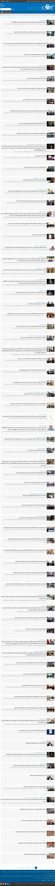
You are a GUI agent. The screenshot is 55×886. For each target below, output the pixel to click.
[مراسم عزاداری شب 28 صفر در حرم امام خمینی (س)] (50, 169)
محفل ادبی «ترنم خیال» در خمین (39, 235)
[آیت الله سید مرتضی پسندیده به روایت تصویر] (50, 304)
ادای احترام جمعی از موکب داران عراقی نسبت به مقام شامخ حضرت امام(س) (30, 32)
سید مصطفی (25, 871)
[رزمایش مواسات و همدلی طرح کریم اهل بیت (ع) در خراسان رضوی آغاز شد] (50, 833)
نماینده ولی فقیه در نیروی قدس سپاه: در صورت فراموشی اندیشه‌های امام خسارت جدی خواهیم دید (25, 247)
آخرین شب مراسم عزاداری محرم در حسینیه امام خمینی (34, 100)
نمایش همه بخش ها (7, 12)
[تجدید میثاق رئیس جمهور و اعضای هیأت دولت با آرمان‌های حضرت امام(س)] (50, 709)
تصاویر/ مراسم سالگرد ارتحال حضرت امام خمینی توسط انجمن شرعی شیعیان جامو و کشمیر (27, 539)
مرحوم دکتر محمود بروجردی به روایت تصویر (36, 450)
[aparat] (3, 884)
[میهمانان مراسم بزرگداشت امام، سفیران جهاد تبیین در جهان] (50, 337)
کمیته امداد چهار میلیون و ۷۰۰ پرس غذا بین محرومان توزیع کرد (33, 809)
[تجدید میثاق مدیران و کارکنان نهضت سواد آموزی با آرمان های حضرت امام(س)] (50, 574)
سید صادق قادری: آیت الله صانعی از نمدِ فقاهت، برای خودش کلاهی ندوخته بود (29, 765)
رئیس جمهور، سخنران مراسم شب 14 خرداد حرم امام (35, 394)
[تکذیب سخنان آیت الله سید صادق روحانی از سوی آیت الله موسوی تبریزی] (50, 292)
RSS (54, 880)
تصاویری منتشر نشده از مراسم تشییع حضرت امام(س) (34, 787)
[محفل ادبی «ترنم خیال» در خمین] (50, 236)
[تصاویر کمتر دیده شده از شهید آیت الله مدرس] (50, 78)
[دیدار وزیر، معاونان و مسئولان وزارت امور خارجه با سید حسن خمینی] (50, 360)
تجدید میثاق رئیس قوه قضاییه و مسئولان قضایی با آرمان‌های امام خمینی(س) (30, 696)
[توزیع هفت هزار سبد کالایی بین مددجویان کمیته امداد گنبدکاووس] (50, 844)
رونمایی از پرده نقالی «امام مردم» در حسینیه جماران (35, 54)
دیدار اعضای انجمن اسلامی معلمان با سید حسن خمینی (34, 674)
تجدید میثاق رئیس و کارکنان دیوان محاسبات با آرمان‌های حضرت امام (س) (30, 561)
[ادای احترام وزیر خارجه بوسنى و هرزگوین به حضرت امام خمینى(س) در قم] (50, 619)
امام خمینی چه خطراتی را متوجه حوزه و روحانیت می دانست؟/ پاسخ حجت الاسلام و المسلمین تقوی (25, 439)
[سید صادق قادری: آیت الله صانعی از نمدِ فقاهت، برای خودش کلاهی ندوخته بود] (50, 765)
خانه (53, 15)
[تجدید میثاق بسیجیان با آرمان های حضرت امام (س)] (50, 484)
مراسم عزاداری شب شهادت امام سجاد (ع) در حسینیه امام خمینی (32, 518)
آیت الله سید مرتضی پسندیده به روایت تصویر (36, 304)
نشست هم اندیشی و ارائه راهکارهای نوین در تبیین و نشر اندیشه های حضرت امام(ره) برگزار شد (26, 314)
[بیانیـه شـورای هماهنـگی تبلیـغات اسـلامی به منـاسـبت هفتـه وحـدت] (50, 732)
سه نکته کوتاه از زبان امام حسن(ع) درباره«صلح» (36, 743)
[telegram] (5, 884)
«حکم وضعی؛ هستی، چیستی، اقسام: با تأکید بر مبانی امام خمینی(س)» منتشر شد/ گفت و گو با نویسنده (24, 416)
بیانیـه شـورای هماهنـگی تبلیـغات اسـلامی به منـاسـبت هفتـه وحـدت (32, 730)
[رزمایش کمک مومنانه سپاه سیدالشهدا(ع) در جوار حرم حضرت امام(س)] (50, 664)
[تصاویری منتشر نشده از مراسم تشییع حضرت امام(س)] (50, 788)
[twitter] (8, 884)
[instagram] (1, 884)
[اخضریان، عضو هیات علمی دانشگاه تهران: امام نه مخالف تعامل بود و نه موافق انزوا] (50, 22)
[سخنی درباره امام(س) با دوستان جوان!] (50, 777)
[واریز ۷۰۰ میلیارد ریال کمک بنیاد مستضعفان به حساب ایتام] (50, 822)
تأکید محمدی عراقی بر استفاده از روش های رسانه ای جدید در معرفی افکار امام (29, 383)
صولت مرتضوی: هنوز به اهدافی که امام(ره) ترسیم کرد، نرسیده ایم (32, 123)
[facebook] (10, 884)
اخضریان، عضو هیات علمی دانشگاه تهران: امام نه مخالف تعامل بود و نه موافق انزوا (29, 22)
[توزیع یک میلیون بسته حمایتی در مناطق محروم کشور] (50, 856)
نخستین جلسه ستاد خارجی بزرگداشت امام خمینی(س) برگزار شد (32, 370)
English (2, 1)
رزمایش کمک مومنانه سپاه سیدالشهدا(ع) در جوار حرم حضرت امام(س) (31, 663)
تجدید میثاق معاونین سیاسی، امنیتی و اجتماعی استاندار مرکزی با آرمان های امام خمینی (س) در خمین (24, 43)
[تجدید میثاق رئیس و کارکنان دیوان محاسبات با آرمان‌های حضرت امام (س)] (50, 563)
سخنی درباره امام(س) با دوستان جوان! (38, 775)
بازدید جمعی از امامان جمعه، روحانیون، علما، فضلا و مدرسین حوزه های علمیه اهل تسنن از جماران (26, 584)
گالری (13, 871)
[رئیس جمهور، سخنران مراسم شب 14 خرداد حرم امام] (50, 394)
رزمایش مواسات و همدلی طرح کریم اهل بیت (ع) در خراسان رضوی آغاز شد (30, 832)
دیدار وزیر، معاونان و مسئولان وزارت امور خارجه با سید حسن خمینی (32, 359)
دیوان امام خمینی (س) (36, 871)
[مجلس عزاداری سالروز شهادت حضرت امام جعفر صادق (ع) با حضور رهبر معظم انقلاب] (50, 112)
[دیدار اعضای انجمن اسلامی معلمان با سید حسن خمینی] (50, 675)
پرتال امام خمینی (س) (46, 876)
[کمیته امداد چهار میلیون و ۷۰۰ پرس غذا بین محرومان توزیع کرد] (50, 811)
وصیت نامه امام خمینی (18, 871)
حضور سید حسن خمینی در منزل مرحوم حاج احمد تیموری (34, 685)
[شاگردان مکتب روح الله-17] (50, 157)
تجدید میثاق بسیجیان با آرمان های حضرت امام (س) (35, 482)
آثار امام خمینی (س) (45, 1)
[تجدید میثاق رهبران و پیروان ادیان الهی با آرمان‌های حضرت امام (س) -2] (50, 202)
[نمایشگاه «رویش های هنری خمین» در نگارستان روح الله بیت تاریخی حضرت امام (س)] (50, 405)
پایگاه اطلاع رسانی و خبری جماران (38, 883)
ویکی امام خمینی (38, 878)
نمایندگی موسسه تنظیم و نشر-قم (18, 876)
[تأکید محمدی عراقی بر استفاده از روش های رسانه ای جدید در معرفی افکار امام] (50, 383)
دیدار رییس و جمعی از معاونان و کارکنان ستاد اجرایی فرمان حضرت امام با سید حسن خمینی (27, 223)
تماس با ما (43, 880)
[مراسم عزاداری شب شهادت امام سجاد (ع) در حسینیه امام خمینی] (50, 518)
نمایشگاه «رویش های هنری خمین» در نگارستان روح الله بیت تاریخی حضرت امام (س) (28, 404)
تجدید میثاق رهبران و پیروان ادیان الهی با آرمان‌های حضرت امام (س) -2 (31, 201)
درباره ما (49, 880)
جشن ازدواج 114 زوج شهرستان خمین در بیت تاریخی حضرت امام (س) (31, 133)
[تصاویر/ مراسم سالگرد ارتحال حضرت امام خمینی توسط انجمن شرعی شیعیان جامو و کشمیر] (50, 540)
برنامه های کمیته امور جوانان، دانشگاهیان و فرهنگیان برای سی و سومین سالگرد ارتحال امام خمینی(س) (24, 550)
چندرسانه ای (52, 1)
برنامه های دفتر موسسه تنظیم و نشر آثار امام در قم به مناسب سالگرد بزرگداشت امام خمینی (27, 191)
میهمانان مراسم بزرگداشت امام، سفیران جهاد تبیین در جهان (33, 337)
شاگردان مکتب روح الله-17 (40, 156)
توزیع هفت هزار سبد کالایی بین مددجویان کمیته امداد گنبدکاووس (32, 843)
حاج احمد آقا (30, 871)
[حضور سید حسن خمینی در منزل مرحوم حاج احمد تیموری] (50, 687)
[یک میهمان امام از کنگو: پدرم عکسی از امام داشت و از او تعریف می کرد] (50, 326)
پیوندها (28, 1)
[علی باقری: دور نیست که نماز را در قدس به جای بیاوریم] (50, 180)
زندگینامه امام (43, 871)
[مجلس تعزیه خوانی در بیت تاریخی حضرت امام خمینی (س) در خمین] (50, 90)
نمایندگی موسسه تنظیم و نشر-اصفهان (6, 876)
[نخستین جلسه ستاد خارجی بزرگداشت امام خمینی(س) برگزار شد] (50, 371)
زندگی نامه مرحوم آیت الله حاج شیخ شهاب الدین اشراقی (34, 495)
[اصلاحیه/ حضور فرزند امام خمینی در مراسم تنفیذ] (50, 630)
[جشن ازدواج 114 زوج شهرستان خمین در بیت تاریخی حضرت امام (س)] (50, 135)
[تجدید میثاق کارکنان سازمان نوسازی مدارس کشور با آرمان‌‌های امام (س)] (50, 473)
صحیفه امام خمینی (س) (35, 1)
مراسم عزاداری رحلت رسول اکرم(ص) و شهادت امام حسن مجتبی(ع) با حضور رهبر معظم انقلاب (26, 754)
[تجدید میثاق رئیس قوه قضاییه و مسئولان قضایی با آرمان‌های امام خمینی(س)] (50, 698)
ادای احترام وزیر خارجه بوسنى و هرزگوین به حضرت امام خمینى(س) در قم (30, 618)
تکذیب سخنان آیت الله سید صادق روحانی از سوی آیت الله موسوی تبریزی (31, 292)
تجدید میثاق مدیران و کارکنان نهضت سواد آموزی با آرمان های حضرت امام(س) (29, 573)
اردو (9, 1)
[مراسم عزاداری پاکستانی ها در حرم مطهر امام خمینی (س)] (50, 506)
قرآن (54, 874)
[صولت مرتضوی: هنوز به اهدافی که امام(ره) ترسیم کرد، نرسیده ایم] (50, 123)
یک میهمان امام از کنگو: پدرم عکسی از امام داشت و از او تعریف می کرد (31, 326)
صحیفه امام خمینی (49, 871)
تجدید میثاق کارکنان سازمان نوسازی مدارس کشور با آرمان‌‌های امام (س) (31, 473)
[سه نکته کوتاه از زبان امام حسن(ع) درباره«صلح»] (50, 743)
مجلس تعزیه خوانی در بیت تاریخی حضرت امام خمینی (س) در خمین (31, 88)
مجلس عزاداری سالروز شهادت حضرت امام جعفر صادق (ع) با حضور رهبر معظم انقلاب (28, 111)
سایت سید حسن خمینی (38, 876)
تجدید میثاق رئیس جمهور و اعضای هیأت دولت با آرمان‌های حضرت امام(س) (30, 708)
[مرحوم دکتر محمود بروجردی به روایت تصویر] (50, 450)
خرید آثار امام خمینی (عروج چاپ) (29, 876)
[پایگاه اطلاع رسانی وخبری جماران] (40, 7)
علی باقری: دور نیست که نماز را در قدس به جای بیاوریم (34, 180)
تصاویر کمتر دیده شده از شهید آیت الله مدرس (36, 78)
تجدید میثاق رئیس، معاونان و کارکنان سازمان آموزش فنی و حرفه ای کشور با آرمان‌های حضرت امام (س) (24, 528)
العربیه (6, 1)
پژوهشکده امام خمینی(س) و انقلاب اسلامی (48, 878)
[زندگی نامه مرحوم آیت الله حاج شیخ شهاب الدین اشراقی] (50, 495)
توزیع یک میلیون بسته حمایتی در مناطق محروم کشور (35, 854)
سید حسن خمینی (9, 871)
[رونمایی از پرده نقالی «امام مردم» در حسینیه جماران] (50, 56)
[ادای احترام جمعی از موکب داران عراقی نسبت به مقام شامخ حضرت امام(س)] (50, 33)
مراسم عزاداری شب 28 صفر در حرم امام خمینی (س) (35, 167)
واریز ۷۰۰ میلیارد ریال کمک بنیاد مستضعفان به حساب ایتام (33, 820)
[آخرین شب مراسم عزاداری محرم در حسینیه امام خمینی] (50, 101)
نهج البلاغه (3, 871)
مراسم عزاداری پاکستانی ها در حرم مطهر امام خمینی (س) (34, 505)
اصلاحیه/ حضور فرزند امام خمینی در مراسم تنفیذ (36, 629)
